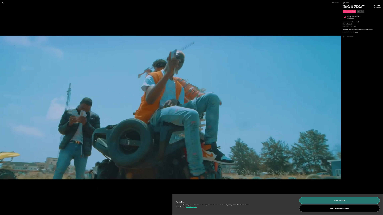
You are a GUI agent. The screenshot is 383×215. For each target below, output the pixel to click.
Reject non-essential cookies (339, 208)
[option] (349, 11)
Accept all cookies (339, 200)
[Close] (3, 3)
